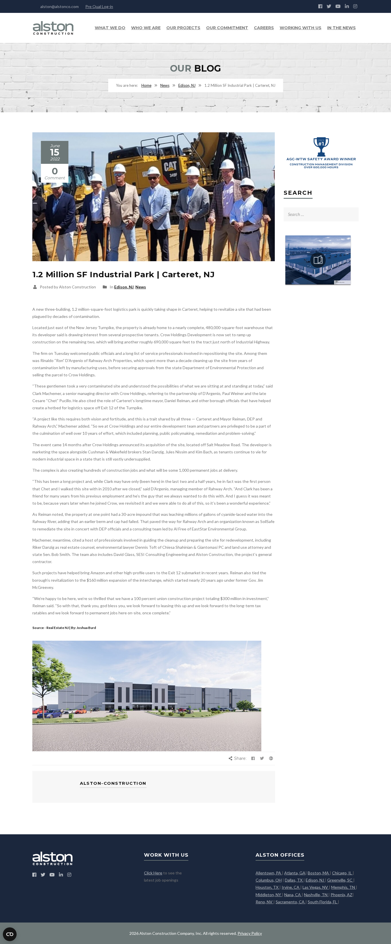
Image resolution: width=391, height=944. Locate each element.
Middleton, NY (269, 894)
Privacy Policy (250, 933)
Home (146, 85)
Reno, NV (264, 901)
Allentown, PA (269, 872)
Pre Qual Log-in (99, 6)
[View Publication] (318, 260)
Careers (264, 27)
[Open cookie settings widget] (10, 934)
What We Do (110, 27)
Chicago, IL (342, 872)
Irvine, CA (291, 887)
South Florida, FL (323, 901)
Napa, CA (293, 894)
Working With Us (300, 27)
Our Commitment (227, 27)
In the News (341, 27)
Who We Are (146, 27)
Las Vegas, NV (316, 887)
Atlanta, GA (294, 872)
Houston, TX (267, 887)
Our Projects (183, 27)
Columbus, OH (269, 880)
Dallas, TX (294, 880)
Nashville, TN (316, 894)
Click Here (153, 872)
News (164, 85)
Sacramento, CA (290, 901)
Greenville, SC (340, 880)
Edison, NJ (187, 85)
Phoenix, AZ (341, 894)
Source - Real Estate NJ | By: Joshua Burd (64, 628)
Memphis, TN (343, 887)
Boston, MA (319, 872)
